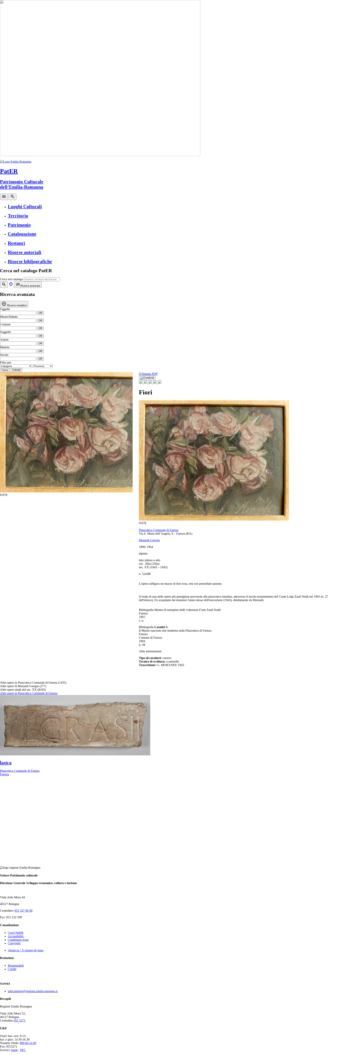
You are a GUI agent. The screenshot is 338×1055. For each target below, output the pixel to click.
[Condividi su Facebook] (141, 382)
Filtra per (5, 362)
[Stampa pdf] (148, 373)
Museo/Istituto (9, 316)
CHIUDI (16, 370)
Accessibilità (15, 936)
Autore (4, 339)
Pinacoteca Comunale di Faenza (158, 530)
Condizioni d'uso (18, 939)
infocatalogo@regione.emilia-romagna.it (33, 991)
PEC (23, 1050)
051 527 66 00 (23, 910)
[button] (127, 434)
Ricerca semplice (14, 304)
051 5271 (19, 1020)
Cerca (5, 370)
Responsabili (16, 965)
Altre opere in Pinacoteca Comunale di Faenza (28, 693)
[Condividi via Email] (155, 382)
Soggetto (5, 332)
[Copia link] (160, 382)
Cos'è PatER (15, 932)
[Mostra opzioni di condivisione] (147, 378)
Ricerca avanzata (28, 284)
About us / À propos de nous (25, 950)
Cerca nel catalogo (11, 279)
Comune (5, 324)
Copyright (14, 943)
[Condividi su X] (146, 382)
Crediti (12, 969)
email (14, 1050)
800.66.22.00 (28, 1043)
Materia (4, 347)
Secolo (4, 354)
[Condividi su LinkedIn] (150, 382)
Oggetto (5, 309)
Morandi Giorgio (149, 540)
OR (40, 313)
